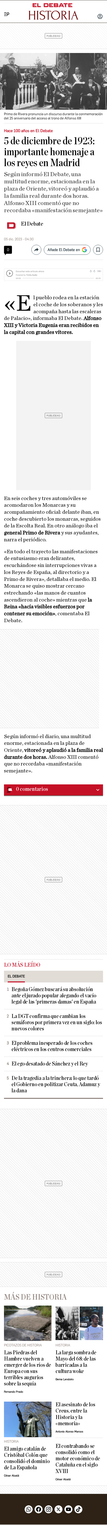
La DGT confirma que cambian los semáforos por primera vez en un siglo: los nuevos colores (56, 1023)
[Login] (100, 16)
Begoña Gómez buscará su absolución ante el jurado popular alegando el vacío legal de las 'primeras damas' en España (53, 996)
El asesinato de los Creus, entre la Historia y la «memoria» (75, 1414)
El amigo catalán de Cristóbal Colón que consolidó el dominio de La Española (27, 1458)
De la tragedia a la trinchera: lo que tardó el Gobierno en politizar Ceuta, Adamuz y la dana (55, 1084)
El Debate (32, 224)
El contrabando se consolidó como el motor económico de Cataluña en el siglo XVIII (77, 1458)
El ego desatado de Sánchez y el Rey (49, 1064)
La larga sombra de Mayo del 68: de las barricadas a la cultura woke (75, 1362)
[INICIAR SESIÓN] (100, 16)
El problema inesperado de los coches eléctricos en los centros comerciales (52, 1046)
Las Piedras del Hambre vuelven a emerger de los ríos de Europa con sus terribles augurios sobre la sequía (27, 1368)
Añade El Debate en (64, 250)
